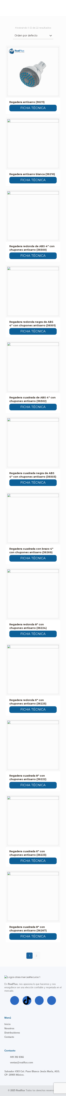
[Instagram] (39, 1000)
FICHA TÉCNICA (33, 108)
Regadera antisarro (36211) (27, 102)
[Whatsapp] (51, 1000)
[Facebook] (14, 1000)
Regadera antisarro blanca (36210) (32, 174)
